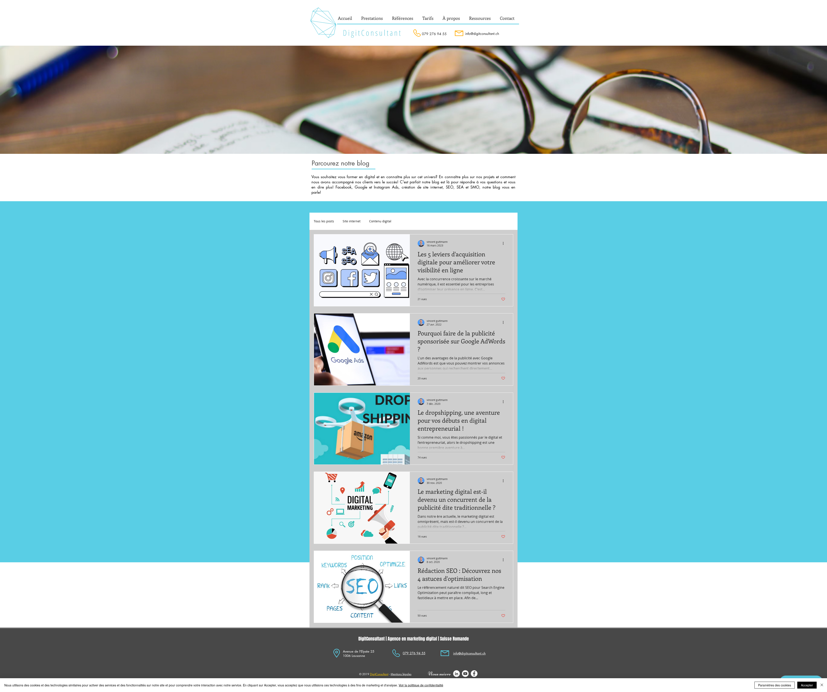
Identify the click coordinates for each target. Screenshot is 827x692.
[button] (451, 18)
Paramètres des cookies (774, 685)
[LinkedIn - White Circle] (456, 673)
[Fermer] (821, 685)
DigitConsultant (379, 674)
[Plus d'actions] (504, 243)
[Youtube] (465, 673)
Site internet (352, 221)
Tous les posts (324, 221)
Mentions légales (401, 674)
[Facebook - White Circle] (474, 673)
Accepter (807, 685)
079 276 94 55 (434, 34)
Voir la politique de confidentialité (421, 685)
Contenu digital (380, 221)
